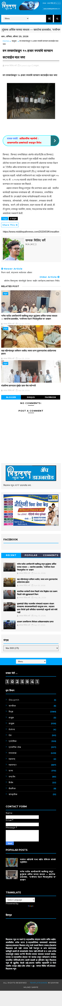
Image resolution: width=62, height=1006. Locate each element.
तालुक (11, 717)
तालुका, (36, 65)
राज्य (11, 770)
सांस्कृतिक (13, 794)
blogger (11, 397)
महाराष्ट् (12, 759)
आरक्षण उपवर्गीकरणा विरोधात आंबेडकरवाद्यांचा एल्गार (35, 621)
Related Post (10, 286)
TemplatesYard (39, 983)
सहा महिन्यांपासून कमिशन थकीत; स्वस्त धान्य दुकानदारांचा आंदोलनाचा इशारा (28, 352)
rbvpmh (14, 700)
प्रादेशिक (13, 741)
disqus (31, 397)
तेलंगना (12, 729)
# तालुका (13, 218)
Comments (51, 555)
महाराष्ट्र (13, 764)
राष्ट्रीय (12, 776)
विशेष (11, 782)
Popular (31, 555)
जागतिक (12, 705)
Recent (11, 555)
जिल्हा (11, 711)
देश (10, 735)
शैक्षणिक (12, 788)
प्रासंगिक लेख (15, 747)
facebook (50, 397)
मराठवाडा (13, 753)
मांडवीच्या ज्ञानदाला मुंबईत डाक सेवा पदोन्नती (18, 385)
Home (6, 41)
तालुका (14, 41)
